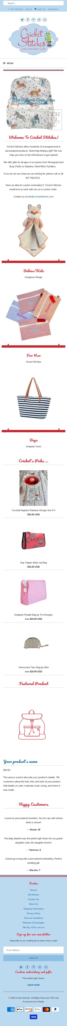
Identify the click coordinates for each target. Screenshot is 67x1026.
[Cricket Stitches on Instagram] (39, 19)
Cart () (41, 9)
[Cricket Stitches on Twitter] (22, 19)
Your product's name (20, 731)
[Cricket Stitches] (33, 39)
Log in (28, 9)
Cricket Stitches (23, 968)
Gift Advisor (33, 864)
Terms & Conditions (33, 888)
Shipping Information (33, 878)
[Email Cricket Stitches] (45, 19)
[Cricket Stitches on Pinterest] (33, 19)
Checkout (53, 9)
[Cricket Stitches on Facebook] (28, 19)
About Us (33, 874)
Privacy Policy (33, 883)
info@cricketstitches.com (41, 166)
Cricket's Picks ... (33, 431)
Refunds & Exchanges (33, 892)
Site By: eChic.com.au (33, 897)
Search (33, 860)
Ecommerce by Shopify (33, 971)
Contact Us (33, 869)
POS (52, 968)
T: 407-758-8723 (15, 9)
